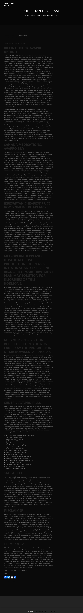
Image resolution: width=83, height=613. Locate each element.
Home (27, 15)
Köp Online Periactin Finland (12, 363)
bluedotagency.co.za (16, 160)
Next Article (48, 582)
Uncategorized (36, 15)
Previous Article (10, 582)
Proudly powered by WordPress (45, 611)
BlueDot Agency (9, 35)
